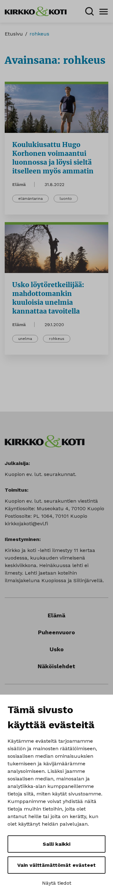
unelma (25, 338)
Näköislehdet (56, 666)
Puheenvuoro (56, 632)
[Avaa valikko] (103, 11)
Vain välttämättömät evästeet (56, 865)
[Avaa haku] (89, 11)
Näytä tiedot (56, 883)
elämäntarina (30, 198)
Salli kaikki (56, 844)
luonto (66, 198)
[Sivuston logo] (36, 11)
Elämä (19, 184)
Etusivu (14, 34)
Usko (57, 649)
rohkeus (56, 338)
